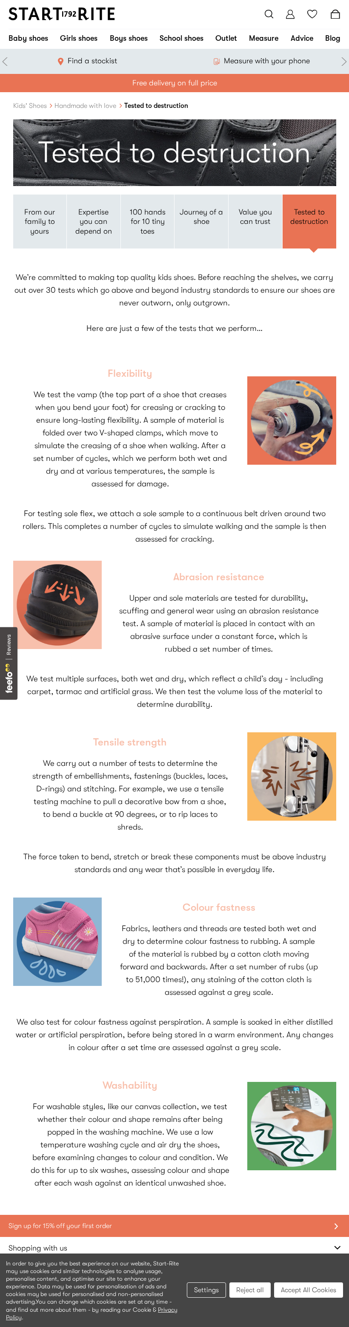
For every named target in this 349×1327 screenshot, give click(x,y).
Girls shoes (78, 38)
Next (342, 61)
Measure (263, 38)
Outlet (226, 38)
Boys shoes (129, 38)
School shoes (181, 38)
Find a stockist (92, 60)
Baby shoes (28, 38)
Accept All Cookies (308, 1290)
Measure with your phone (267, 60)
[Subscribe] (334, 1226)
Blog (332, 38)
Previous (6, 61)
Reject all (250, 1290)
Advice (302, 38)
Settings (206, 1290)
